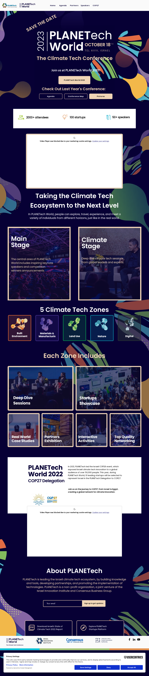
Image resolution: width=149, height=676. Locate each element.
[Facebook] (129, 639)
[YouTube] (138, 639)
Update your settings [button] (100, 141)
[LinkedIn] (134, 639)
